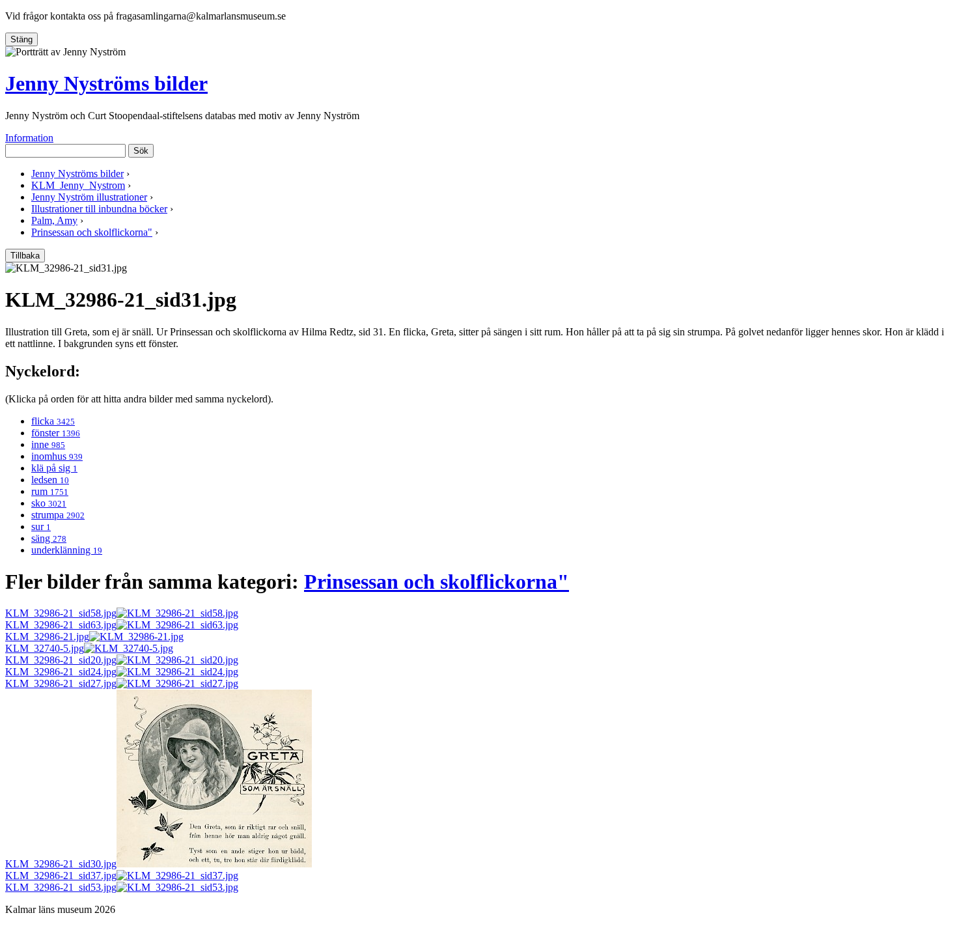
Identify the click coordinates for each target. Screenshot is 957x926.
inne (48, 444)
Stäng (21, 39)
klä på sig (54, 467)
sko (48, 503)
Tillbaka (25, 255)
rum (49, 491)
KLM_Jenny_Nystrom (78, 185)
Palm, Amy (54, 220)
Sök (140, 151)
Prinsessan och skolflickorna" (91, 232)
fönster (55, 432)
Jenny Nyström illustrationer (89, 197)
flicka (53, 421)
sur (41, 526)
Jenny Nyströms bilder (106, 83)
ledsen (50, 479)
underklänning (66, 549)
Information (29, 137)
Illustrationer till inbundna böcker (99, 208)
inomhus (57, 456)
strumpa (58, 514)
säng (48, 538)
